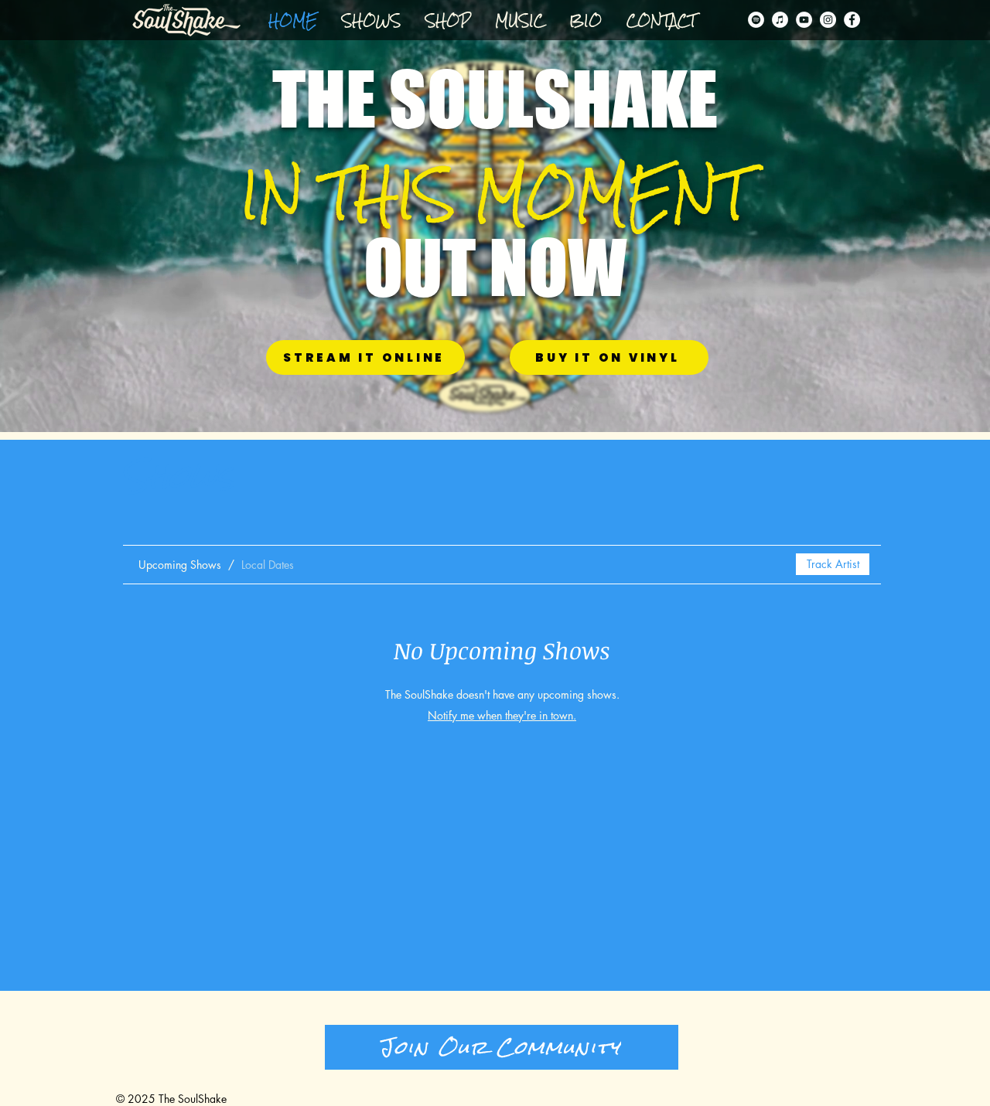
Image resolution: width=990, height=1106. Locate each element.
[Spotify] (756, 20)
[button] (448, 20)
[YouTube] (804, 20)
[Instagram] (828, 20)
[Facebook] (852, 20)
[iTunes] (780, 20)
